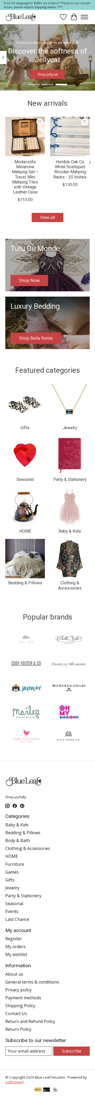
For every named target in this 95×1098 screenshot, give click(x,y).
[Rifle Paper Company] (69, 736)
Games (12, 872)
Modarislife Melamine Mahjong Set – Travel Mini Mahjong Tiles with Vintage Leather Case (25, 177)
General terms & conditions (32, 982)
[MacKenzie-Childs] (69, 688)
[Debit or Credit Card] (46, 1090)
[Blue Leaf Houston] (20, 17)
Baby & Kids (70, 531)
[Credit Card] (55, 1090)
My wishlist (16, 954)
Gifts (25, 427)
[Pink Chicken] (26, 736)
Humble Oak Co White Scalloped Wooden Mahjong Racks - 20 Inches (70, 169)
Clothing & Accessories (70, 585)
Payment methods (23, 998)
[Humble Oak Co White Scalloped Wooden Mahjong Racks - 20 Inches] (70, 136)
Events (11, 911)
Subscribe (71, 1051)
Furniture (14, 864)
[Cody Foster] (26, 664)
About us (14, 974)
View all (47, 217)
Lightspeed (14, 1082)
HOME (25, 531)
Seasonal (25, 479)
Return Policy (18, 1029)
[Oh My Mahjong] (69, 712)
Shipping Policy (20, 1005)
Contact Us (16, 1013)
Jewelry (70, 427)
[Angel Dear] (26, 640)
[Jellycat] (26, 688)
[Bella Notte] (69, 640)
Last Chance (17, 919)
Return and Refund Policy (30, 1021)
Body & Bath (17, 840)
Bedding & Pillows (25, 582)
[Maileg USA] (26, 712)
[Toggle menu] (84, 17)
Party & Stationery (70, 479)
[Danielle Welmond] (69, 664)
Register (13, 939)
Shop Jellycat (47, 74)
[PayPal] (38, 1090)
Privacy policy (18, 990)
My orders (15, 946)
